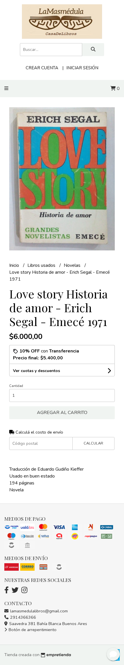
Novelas (73, 265)
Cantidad (16, 386)
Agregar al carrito (62, 412)
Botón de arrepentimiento (32, 630)
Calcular (93, 443)
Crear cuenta (42, 68)
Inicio (14, 265)
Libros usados (42, 265)
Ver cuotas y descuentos (36, 370)
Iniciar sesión (82, 68)
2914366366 (22, 617)
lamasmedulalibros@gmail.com (38, 611)
